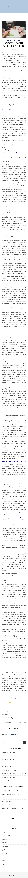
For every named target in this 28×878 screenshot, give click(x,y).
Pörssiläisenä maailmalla (12, 812)
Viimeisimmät (5, 860)
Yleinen (3, 864)
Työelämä (4, 850)
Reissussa (4, 842)
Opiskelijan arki (5, 839)
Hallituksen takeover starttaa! (9, 797)
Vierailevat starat (6, 853)
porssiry (9, 722)
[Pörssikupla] (14, 6)
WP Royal (17, 875)
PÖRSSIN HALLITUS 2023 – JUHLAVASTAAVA (14, 773)
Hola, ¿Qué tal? (8, 801)
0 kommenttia (22, 722)
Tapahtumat (5, 846)
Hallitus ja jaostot (14, 40)
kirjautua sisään (12, 734)
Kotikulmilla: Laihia (9, 805)
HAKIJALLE (4, 832)
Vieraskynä (4, 857)
